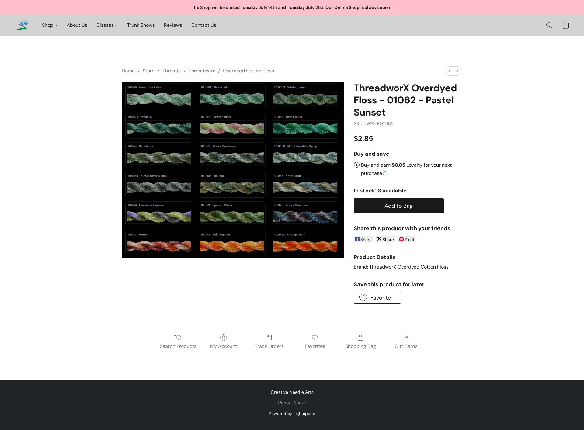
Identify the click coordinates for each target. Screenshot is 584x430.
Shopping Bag (360, 346)
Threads (171, 71)
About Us (77, 25)
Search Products (178, 346)
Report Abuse (292, 403)
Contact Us (203, 25)
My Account (223, 346)
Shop (48, 25)
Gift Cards (406, 346)
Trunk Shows (141, 25)
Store (149, 71)
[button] (22, 25)
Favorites (315, 346)
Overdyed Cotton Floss (248, 71)
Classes (105, 25)
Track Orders (269, 346)
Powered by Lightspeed (292, 413)
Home (128, 71)
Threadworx (202, 71)
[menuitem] (449, 71)
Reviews (173, 25)
